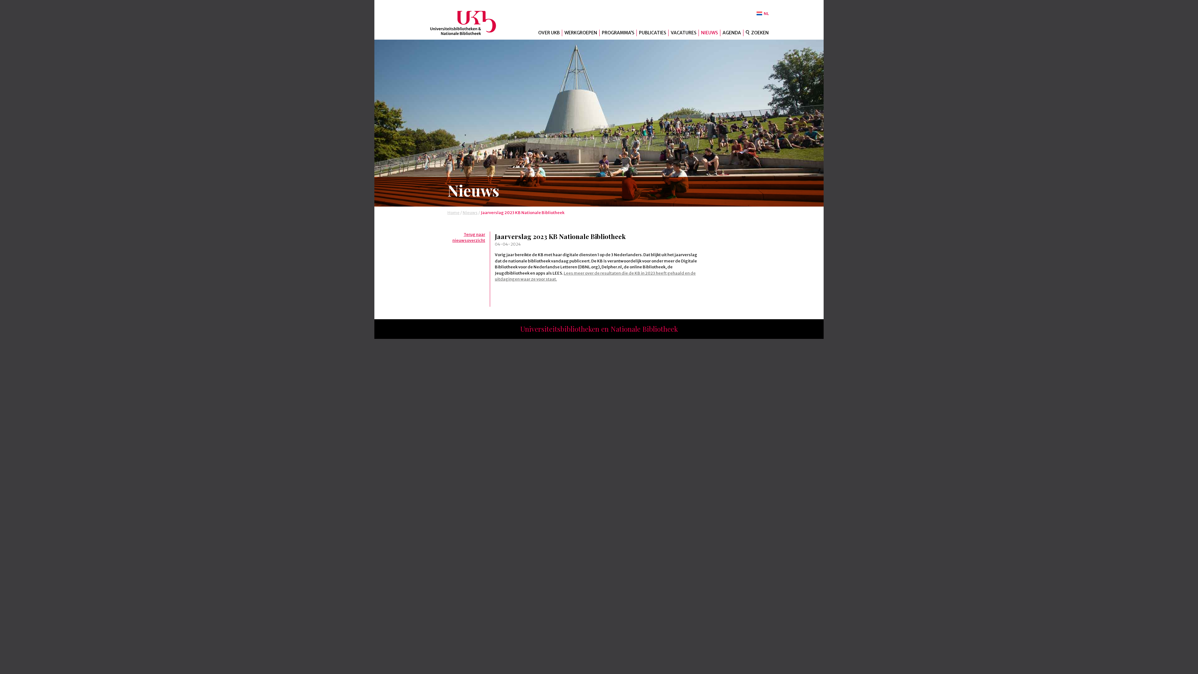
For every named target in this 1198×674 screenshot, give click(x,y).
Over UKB (549, 33)
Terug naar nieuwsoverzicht (468, 237)
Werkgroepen (580, 33)
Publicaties (652, 33)
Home (453, 212)
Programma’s (618, 33)
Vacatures (683, 33)
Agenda (732, 33)
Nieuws (709, 33)
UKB (468, 23)
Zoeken (760, 33)
